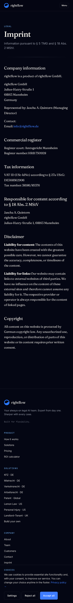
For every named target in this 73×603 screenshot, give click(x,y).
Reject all (30, 595)
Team (7, 545)
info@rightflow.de (25, 126)
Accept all (49, 595)
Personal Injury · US (15, 509)
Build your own (12, 521)
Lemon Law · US (13, 503)
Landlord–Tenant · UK (16, 515)
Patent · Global (12, 498)
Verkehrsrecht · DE (14, 486)
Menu (64, 5)
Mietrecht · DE (12, 480)
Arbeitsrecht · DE (13, 492)
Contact (8, 556)
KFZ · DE (9, 474)
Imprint (8, 562)
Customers (10, 550)
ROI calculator (12, 456)
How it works (11, 439)
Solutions (9, 445)
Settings (12, 595)
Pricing (8, 450)
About (7, 539)
